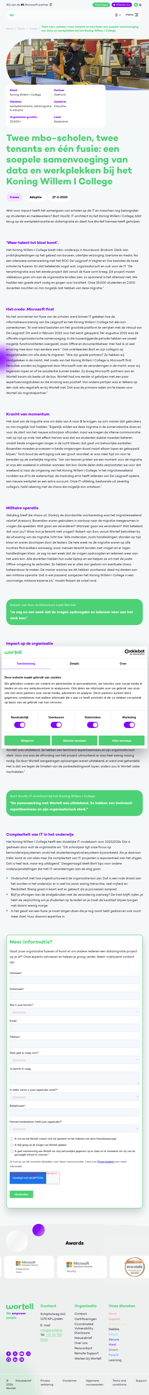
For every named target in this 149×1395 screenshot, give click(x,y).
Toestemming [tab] (26, 663)
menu (129, 15)
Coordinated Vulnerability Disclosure (83, 1328)
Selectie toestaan (74, 740)
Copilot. (114, 1319)
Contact (80, 1314)
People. (114, 1355)
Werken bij (123, 4)
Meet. (113, 1344)
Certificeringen (85, 1319)
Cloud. (113, 1334)
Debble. (114, 1329)
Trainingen (101, 4)
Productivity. (118, 1324)
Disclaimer (70, 1380)
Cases (14, 197)
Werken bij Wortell (87, 1358)
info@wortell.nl (51, 1330)
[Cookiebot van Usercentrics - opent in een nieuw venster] (128, 652)
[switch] (56, 725)
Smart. (114, 1350)
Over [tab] (123, 663)
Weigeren (27, 740)
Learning (115, 1360)
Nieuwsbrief (83, 1338)
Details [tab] (74, 663)
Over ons (80, 1343)
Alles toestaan (121, 740)
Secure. (114, 1339)
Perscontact (83, 1348)
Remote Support (86, 1353)
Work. (113, 1314)
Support (141, 1380)
